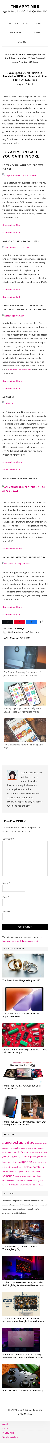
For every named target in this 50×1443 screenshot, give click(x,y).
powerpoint (9, 1172)
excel (4, 1152)
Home (8, 54)
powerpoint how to (21, 1171)
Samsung (8, 1176)
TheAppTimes (25, 7)
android (11, 1142)
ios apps (28, 1156)
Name (6, 883)
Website (6, 911)
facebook (25, 1152)
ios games (38, 1156)
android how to (8, 1148)
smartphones (36, 1176)
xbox (34, 1185)
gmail (4, 1157)
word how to (26, 1185)
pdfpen (37, 632)
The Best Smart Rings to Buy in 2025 (21, 980)
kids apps (35, 1162)
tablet (24, 1181)
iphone (27, 1162)
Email (5, 897)
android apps (27, 1142)
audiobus (18, 632)
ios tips (13, 1162)
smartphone (26, 1176)
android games (41, 1143)
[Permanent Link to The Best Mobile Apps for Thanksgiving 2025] (25, 720)
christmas (22, 1148)
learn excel (42, 1162)
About (5, 1424)
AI (3, 1142)
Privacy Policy (8, 1433)
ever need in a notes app (19, 369)
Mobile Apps (19, 54)
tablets (29, 1180)
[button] (32, 41)
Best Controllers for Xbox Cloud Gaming (22, 1390)
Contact (6, 1428)
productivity (35, 1171)
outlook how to (32, 1167)
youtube (40, 1185)
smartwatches (8, 1180)
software (18, 1180)
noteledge (28, 632)
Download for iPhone (12, 225)
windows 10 (15, 1184)
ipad (20, 1162)
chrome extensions (35, 1148)
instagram (19, 1157)
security (18, 1176)
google (12, 1156)
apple (16, 1148)
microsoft (6, 1167)
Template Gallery (10, 1437)
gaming (44, 1152)
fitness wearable (35, 1152)
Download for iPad (11, 232)
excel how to (13, 1151)
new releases (17, 1167)
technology (36, 1181)
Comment (8, 838)
